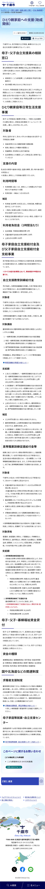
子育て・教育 (15, 10)
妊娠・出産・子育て (26, 10)
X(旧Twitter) (14, 869)
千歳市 (8, 3)
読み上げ (26, 38)
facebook (22, 869)
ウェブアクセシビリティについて (11, 797)
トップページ (5, 10)
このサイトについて (31, 800)
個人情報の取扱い (7, 800)
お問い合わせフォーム (14, 767)
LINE (30, 869)
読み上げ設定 (39, 38)
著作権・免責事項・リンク (33, 797)
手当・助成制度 (38, 10)
